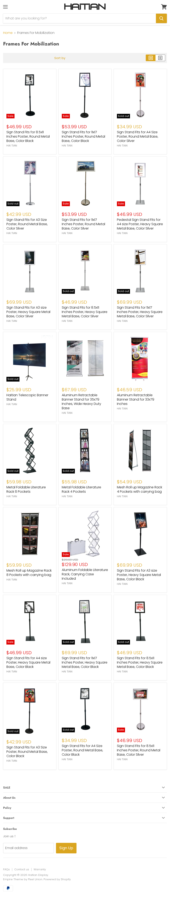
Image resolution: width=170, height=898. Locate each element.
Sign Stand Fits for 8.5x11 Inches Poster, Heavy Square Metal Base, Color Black (140, 662)
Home (8, 33)
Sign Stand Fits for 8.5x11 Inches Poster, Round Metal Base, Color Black (28, 136)
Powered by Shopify (57, 879)
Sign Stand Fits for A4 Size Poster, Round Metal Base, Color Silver (137, 136)
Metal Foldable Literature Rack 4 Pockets (81, 489)
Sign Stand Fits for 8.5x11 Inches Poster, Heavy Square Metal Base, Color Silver (84, 312)
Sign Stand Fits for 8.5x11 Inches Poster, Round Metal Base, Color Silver (138, 750)
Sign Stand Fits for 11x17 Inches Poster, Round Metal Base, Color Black (83, 136)
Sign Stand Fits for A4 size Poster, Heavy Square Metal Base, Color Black (28, 662)
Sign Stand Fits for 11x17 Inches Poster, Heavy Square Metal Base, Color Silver (140, 312)
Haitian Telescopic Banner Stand (27, 397)
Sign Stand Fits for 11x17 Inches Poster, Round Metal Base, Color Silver (83, 224)
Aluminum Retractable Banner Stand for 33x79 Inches (135, 399)
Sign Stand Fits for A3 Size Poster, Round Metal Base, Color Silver (27, 224)
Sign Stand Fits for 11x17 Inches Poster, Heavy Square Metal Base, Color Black (84, 662)
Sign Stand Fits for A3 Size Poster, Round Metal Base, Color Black (27, 751)
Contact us (21, 869)
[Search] (161, 18)
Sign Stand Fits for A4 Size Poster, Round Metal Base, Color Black (82, 750)
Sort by (59, 58)
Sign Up (66, 847)
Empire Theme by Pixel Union (22, 879)
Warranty (40, 869)
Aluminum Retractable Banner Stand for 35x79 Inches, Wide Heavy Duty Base (81, 401)
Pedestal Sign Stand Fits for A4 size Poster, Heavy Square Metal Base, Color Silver (140, 224)
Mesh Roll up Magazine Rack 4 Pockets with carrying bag (139, 489)
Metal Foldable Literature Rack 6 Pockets (26, 489)
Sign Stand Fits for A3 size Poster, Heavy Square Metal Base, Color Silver (28, 312)
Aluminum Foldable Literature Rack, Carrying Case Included (85, 574)
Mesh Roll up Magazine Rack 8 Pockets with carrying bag (29, 572)
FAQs (6, 869)
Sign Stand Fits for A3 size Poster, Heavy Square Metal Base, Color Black (139, 575)
